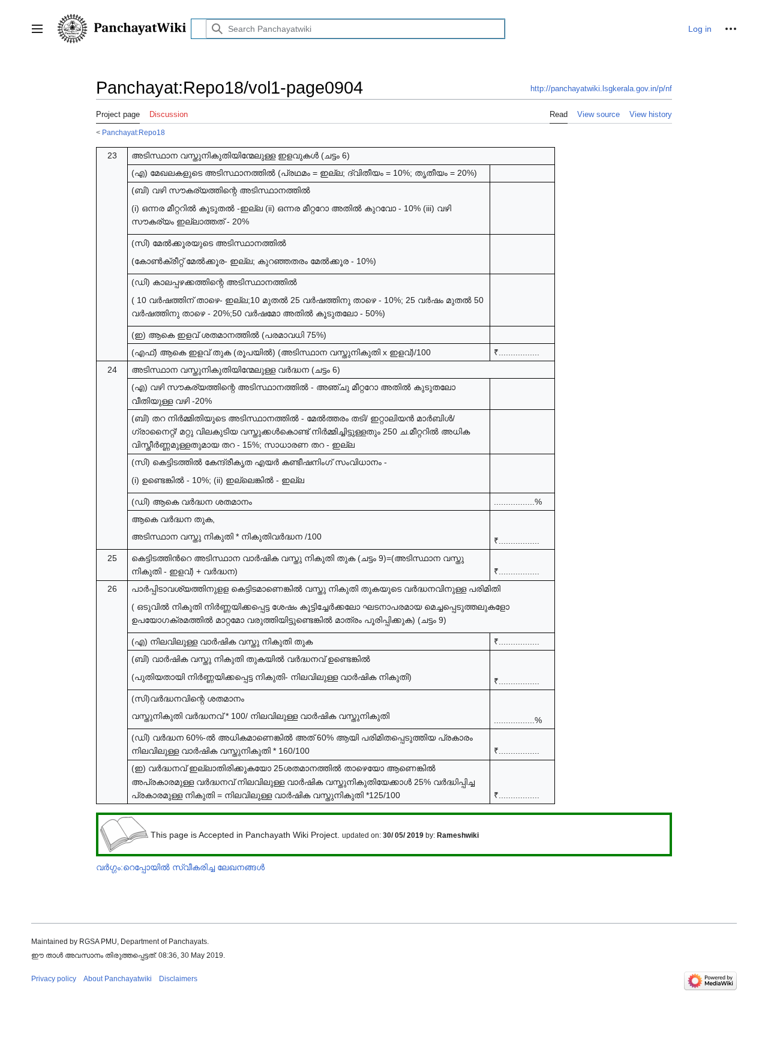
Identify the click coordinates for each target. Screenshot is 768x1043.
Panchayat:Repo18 (133, 132)
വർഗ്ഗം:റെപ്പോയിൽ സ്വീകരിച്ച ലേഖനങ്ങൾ (180, 867)
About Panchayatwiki (117, 979)
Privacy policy (53, 979)
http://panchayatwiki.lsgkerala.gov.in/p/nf (601, 88)
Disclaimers (178, 979)
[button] (37, 28)
